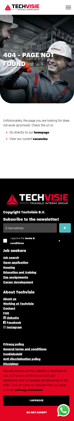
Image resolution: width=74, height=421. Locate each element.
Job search (11, 257)
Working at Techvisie (18, 303)
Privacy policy (13, 344)
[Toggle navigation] (68, 7)
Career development (18, 282)
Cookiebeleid (12, 354)
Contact (9, 308)
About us (9, 299)
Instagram (14, 327)
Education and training (19, 272)
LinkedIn (13, 318)
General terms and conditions (25, 349)
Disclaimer (11, 364)
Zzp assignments (15, 277)
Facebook (14, 322)
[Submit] (65, 228)
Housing (9, 267)
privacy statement (29, 390)
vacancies (40, 139)
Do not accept (36, 412)
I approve (36, 400)
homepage (41, 132)
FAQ (6, 313)
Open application (15, 262)
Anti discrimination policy (21, 359)
